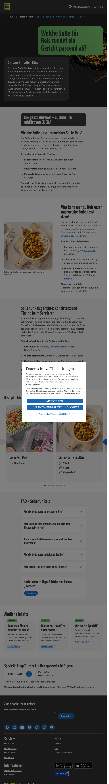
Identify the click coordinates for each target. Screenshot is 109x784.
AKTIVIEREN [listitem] (54, 401)
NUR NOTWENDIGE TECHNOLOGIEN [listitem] (55, 407)
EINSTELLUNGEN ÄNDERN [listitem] (53, 413)
